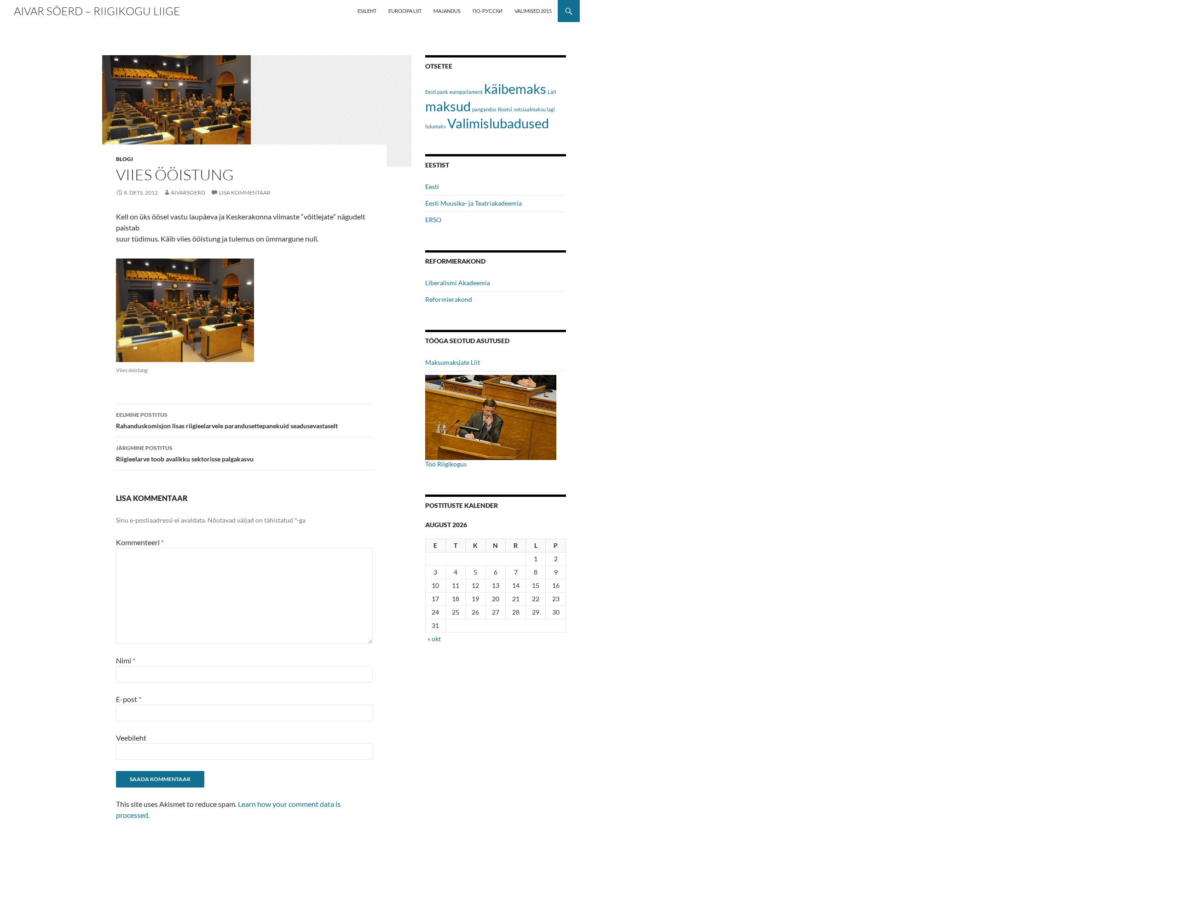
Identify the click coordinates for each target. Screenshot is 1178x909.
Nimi (125, 660)
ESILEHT (367, 11)
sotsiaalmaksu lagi (534, 109)
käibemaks (515, 89)
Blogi (124, 158)
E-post (128, 699)
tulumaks (435, 126)
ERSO (433, 220)
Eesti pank (436, 92)
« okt (434, 639)
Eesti (432, 186)
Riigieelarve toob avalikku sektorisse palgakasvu (185, 453)
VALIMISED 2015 (533, 11)
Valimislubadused (498, 123)
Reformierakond (448, 299)
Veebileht (131, 737)
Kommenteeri (140, 542)
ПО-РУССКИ (487, 11)
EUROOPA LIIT (405, 11)
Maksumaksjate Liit (452, 362)
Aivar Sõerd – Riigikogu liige (97, 11)
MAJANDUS (447, 11)
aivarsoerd (188, 192)
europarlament (466, 92)
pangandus (484, 109)
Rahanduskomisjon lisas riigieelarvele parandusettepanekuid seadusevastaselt (227, 420)
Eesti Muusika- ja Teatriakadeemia (473, 203)
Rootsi (505, 109)
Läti (552, 92)
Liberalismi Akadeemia (457, 283)
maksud (448, 106)
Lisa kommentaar (245, 192)
